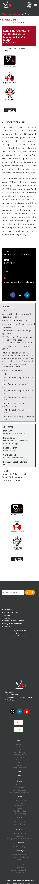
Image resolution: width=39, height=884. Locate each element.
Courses (7, 618)
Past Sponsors (19, 836)
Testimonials (19, 757)
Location (19, 765)
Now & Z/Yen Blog (19, 811)
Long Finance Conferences (14, 623)
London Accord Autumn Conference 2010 (13, 405)
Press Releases (19, 824)
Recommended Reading (19, 870)
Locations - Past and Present (19, 857)
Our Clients (19, 749)
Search (29, 592)
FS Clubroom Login (19, 846)
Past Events (8, 615)
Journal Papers (19, 806)
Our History (19, 744)
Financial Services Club (19, 854)
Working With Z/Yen (19, 768)
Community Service (19, 755)
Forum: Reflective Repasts (14, 621)
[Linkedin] (27, 295)
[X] (20, 295)
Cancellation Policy (28, 880)
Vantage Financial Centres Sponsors (19, 839)
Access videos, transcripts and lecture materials (16, 315)
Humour (19, 860)
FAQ (19, 762)
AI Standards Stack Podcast (19, 793)
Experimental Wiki (19, 865)
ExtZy (19, 862)
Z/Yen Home (7, 14)
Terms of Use (20, 880)
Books (19, 808)
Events (17, 14)
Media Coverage (19, 821)
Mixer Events (19, 787)
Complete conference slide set (16, 320)
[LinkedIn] (19, 711)
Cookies (14, 880)
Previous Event (9, 19)
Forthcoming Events (11, 612)
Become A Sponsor (19, 833)
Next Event (17, 22)
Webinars (7, 626)
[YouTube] (26, 711)
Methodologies (19, 752)
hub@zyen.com (18, 633)
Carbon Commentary (12, 370)
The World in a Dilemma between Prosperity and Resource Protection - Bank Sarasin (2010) (18, 340)
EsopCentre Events (19, 790)
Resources (7, 310)
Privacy (9, 880)
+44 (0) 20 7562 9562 (19, 630)
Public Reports (19, 803)
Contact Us (19, 760)
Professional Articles (19, 801)
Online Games (19, 867)
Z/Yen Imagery (19, 873)
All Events (8, 609)
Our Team (19, 747)
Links (4, 374)
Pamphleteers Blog (19, 814)
